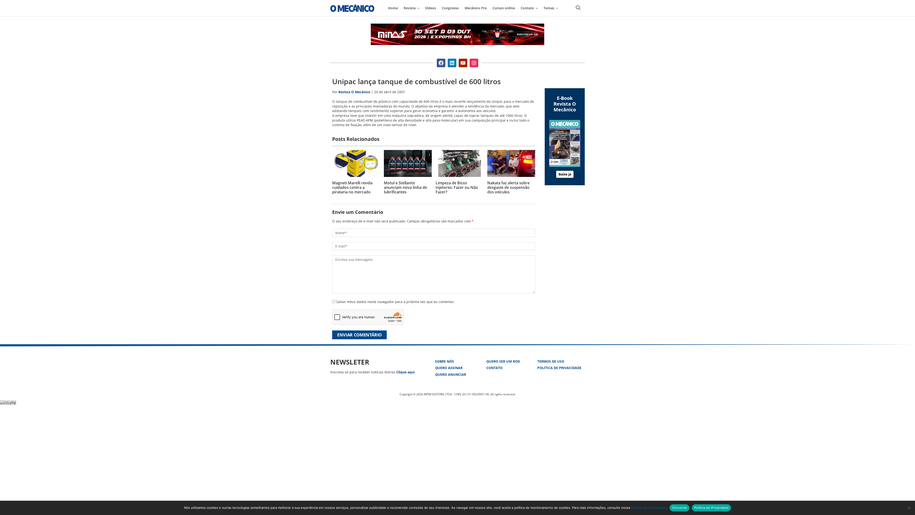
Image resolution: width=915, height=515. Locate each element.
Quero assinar (449, 368)
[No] (909, 507)
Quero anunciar (450, 374)
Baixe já (565, 174)
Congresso (450, 8)
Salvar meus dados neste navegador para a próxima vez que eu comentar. (395, 301)
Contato (494, 368)
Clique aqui (405, 372)
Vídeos (430, 8)
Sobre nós (444, 361)
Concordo (679, 508)
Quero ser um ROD (503, 361)
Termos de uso (550, 361)
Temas (549, 8)
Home (393, 8)
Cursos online (504, 8)
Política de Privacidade (559, 368)
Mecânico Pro (476, 8)
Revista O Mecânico (352, 8)
